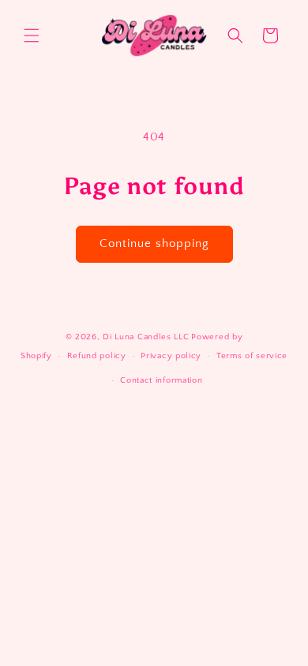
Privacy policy (171, 356)
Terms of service (251, 356)
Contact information (161, 380)
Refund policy (96, 356)
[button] (31, 35)
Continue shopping (154, 243)
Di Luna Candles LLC (146, 337)
